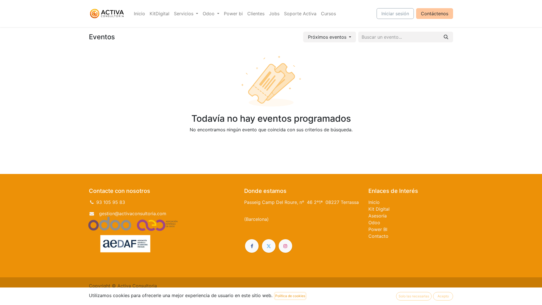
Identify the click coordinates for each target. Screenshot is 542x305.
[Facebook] (252, 246)
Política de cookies (290, 296)
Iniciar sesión (395, 13)
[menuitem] (139, 13)
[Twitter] (269, 246)
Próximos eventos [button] (328, 37)
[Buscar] (446, 37)
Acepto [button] (443, 296)
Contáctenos (434, 13)
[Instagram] (285, 246)
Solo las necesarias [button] (414, 296)
